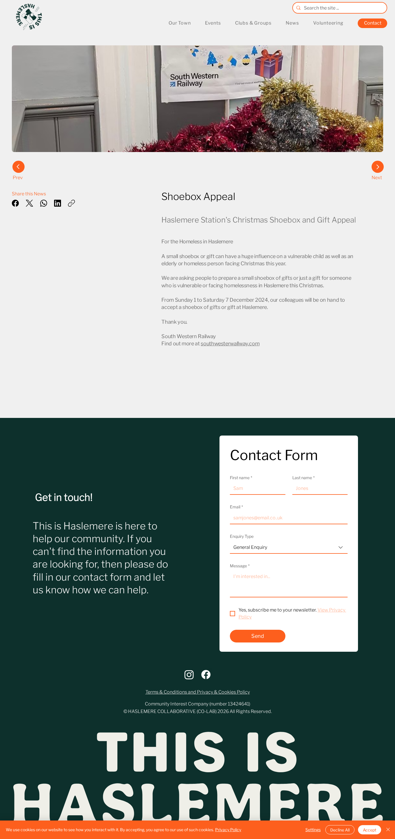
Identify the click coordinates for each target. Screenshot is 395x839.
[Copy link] (71, 203)
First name (241, 477)
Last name (303, 477)
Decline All (340, 829)
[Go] (378, 167)
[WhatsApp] (43, 203)
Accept (369, 829)
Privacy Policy (228, 829)
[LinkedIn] (57, 203)
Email (236, 506)
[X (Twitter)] (29, 203)
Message (240, 565)
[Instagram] (189, 674)
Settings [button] (313, 829)
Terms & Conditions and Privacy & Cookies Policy (197, 692)
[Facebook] (15, 203)
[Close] (388, 829)
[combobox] (289, 548)
